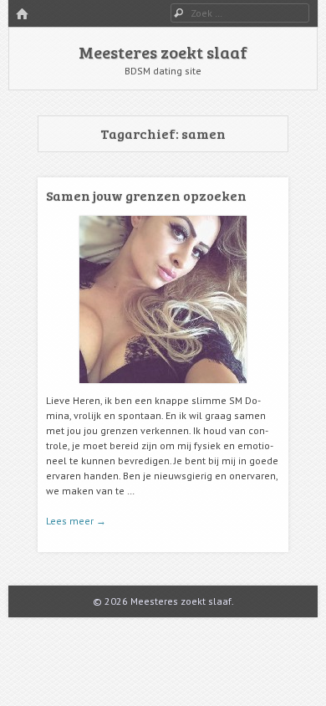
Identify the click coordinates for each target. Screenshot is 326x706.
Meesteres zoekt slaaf (163, 52)
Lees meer (76, 520)
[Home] (22, 14)
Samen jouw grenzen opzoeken (146, 195)
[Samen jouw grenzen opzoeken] (163, 389)
